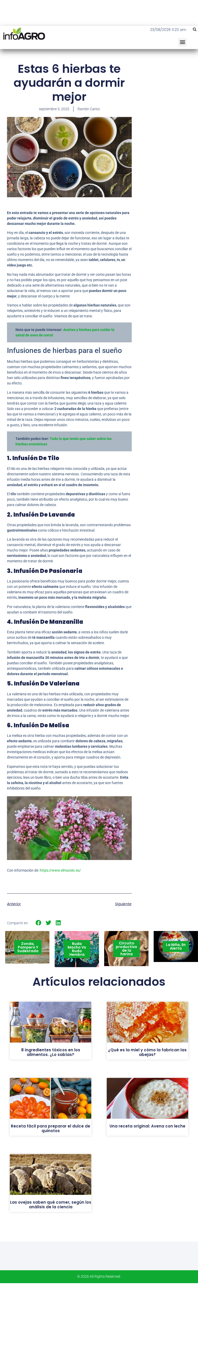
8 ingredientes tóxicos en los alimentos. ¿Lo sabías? (50, 1052)
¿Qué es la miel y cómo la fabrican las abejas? (147, 1052)
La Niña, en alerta (176, 946)
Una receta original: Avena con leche (147, 1126)
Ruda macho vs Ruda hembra (77, 949)
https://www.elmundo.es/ (60, 870)
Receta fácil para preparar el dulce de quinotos (50, 1128)
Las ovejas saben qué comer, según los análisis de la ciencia (50, 1205)
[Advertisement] (168, 93)
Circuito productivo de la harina (126, 949)
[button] (194, 29)
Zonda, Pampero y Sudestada (27, 947)
